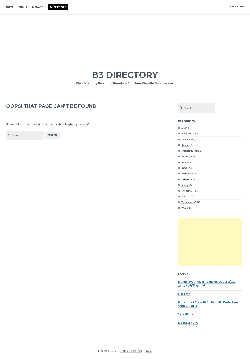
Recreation (187, 173)
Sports (185, 196)
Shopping (186, 190)
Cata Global (186, 314)
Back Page (237, 6)
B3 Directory (125, 75)
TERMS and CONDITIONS (131, 351)
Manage (37, 7)
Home (10, 7)
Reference (186, 179)
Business (186, 133)
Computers (187, 139)
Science (185, 185)
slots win (184, 293)
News (184, 168)
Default (185, 145)
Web (183, 208)
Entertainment (189, 151)
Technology (187, 202)
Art (183, 128)
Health (184, 156)
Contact (148, 351)
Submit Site (58, 7)
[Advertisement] (125, 40)
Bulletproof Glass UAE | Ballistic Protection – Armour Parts (209, 304)
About (23, 7)
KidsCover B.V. (188, 322)
